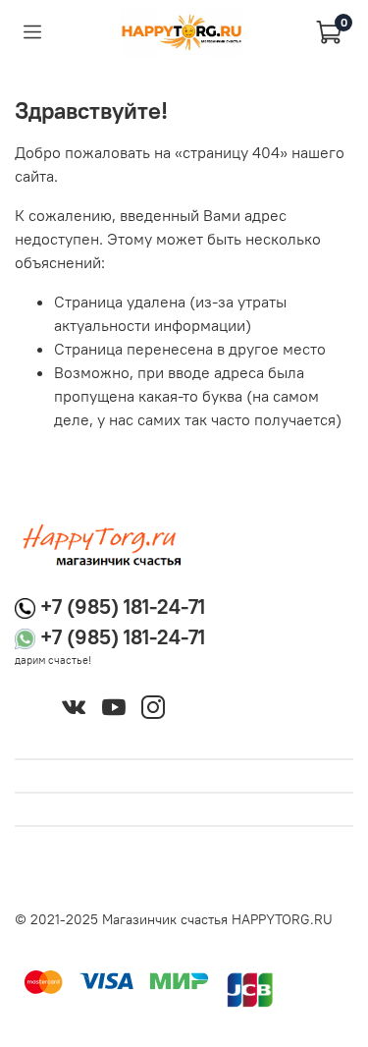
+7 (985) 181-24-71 (122, 606)
